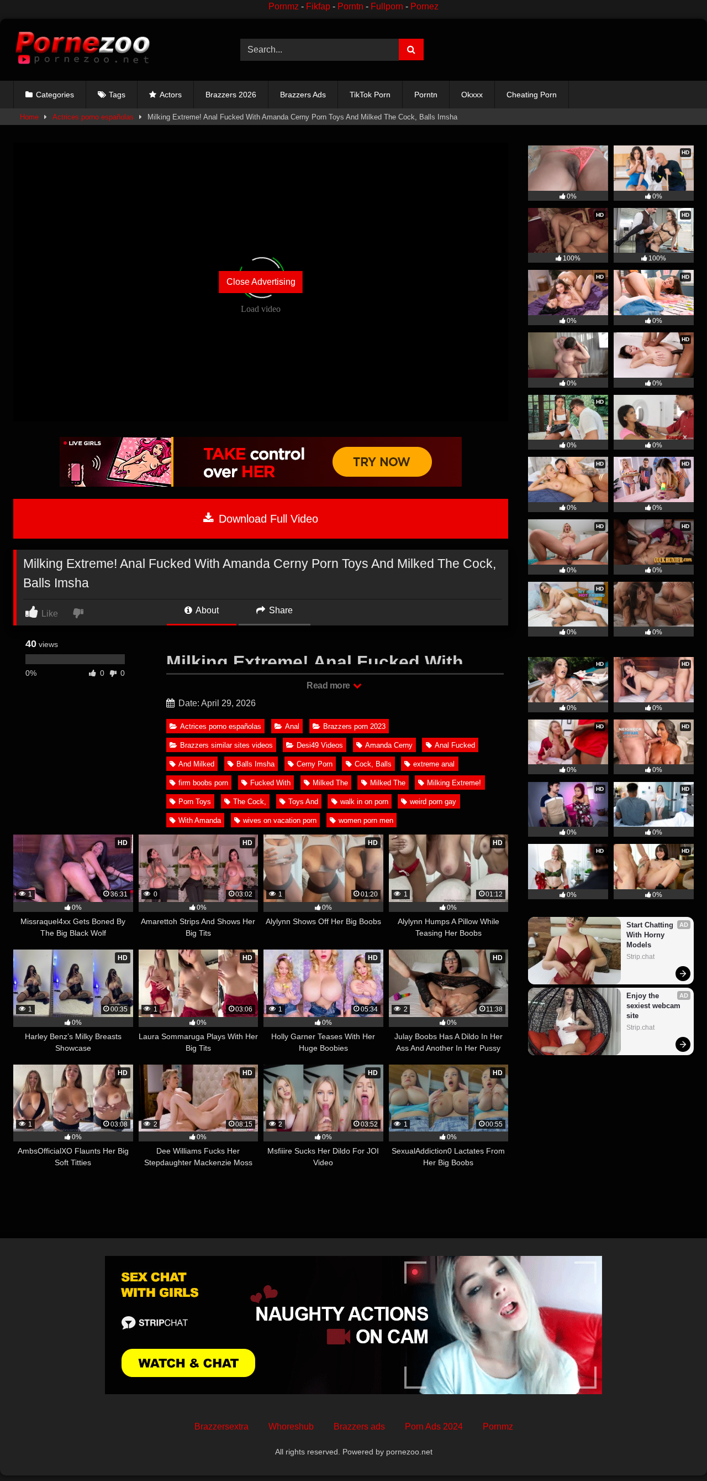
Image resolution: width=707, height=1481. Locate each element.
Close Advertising (261, 281)
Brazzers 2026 (230, 94)
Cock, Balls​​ (373, 764)
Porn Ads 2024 (434, 1426)
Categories (55, 94)
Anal (292, 726)
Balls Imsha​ (255, 764)
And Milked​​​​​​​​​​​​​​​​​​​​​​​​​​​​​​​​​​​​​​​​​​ (196, 764)
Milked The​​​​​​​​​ (330, 783)
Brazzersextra (221, 1426)
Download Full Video (266, 519)
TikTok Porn (370, 94)
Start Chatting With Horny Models (651, 935)
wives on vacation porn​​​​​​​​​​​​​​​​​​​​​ (279, 820)
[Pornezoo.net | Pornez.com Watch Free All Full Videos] (82, 49)
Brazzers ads (359, 1426)
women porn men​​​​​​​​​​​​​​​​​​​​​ (366, 820)
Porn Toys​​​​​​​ (194, 801)
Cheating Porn (531, 94)
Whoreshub (291, 1426)
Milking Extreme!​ (454, 783)
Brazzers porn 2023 (354, 726)
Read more (329, 685)
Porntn (350, 6)
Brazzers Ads (303, 94)
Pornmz (283, 6)
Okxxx (472, 94)
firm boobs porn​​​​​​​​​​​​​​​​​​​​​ (203, 783)
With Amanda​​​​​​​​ (199, 820)
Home (29, 117)
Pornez (424, 6)
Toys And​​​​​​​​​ (303, 801)
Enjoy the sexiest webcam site (654, 1006)
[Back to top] (673, 1448)
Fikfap (318, 6)
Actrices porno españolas (93, 117)
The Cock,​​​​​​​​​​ (249, 801)
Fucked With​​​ (270, 783)
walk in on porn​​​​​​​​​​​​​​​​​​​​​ (364, 801)
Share (280, 610)
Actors (171, 94)
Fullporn (387, 6)
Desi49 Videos (320, 745)
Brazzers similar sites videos (226, 745)
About (206, 610)
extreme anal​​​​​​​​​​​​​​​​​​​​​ (434, 764)
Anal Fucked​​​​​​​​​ (455, 745)
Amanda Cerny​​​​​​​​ (389, 745)
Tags (117, 94)
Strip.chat (640, 957)
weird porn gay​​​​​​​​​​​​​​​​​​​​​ (433, 801)
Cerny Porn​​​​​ (315, 764)
